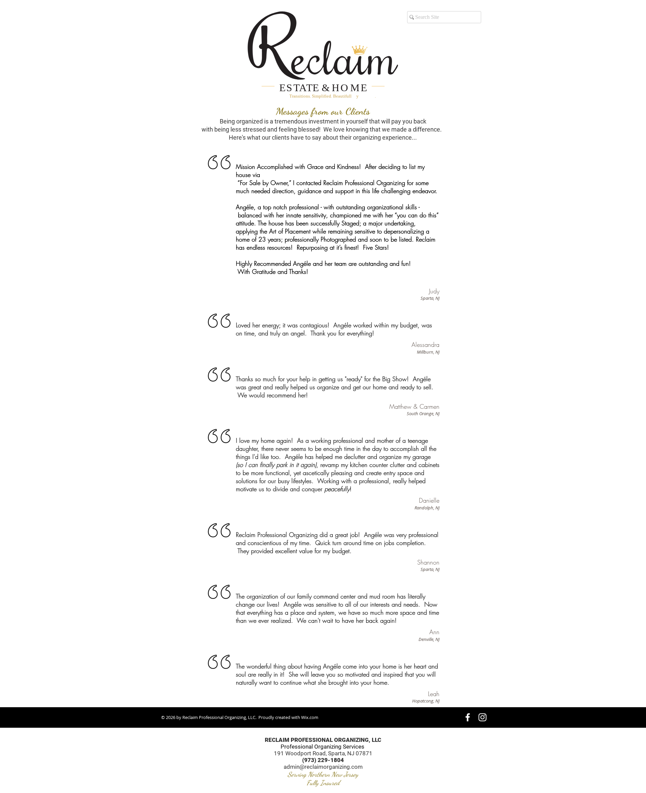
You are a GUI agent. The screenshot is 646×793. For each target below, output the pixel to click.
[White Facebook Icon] (467, 717)
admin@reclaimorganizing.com (323, 766)
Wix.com (309, 717)
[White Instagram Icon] (482, 717)
